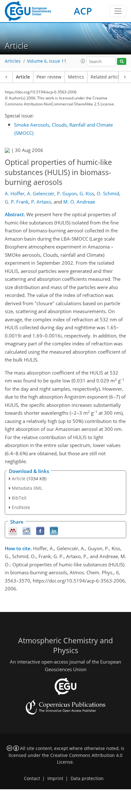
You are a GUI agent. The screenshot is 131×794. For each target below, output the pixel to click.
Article (23, 77)
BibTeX (19, 498)
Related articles (107, 77)
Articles (13, 61)
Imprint (55, 778)
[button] (83, 61)
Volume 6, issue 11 (46, 61)
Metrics (76, 77)
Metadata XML (27, 488)
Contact (32, 778)
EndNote (21, 507)
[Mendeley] (13, 530)
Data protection (87, 778)
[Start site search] (121, 61)
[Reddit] (26, 530)
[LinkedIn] (54, 530)
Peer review (49, 77)
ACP (83, 10)
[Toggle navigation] (117, 11)
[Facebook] (40, 530)
